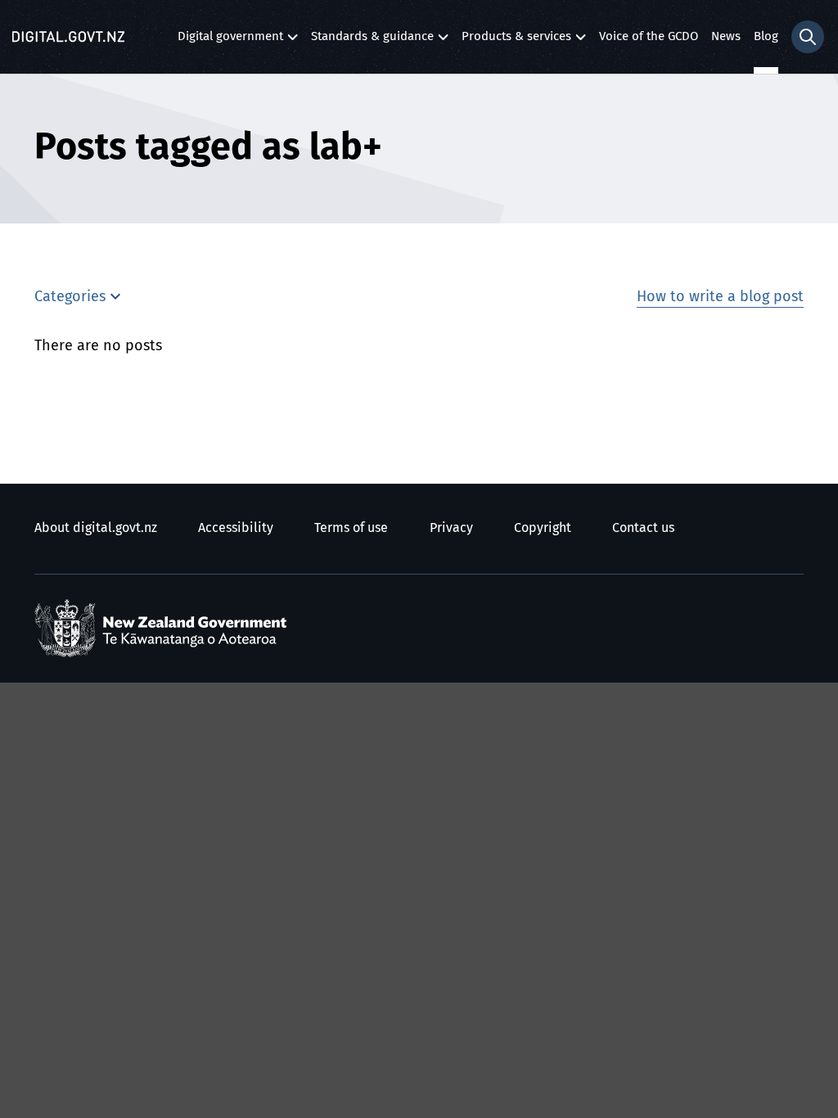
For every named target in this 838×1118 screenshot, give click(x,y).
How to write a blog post (720, 297)
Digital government (230, 40)
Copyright (542, 527)
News (726, 36)
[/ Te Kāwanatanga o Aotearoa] (164, 628)
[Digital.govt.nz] (68, 37)
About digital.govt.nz (95, 527)
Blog (766, 36)
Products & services (516, 40)
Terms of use (351, 527)
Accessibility (235, 527)
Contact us (643, 527)
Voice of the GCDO (648, 36)
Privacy (451, 527)
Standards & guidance (372, 40)
